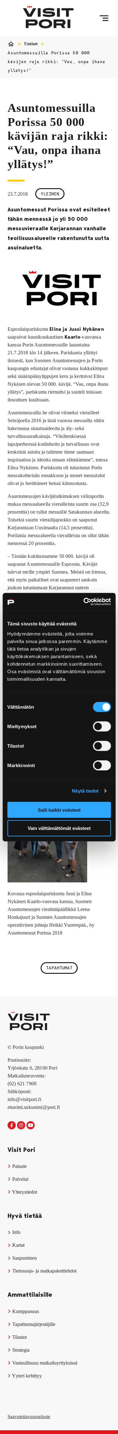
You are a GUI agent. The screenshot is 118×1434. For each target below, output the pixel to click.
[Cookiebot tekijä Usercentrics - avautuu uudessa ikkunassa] (84, 601)
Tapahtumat (59, 967)
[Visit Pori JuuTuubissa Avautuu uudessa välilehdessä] (30, 1125)
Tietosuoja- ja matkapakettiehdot (43, 1270)
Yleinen (50, 193)
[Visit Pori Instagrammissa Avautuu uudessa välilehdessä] (21, 1125)
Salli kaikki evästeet (59, 809)
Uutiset (31, 43)
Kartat (18, 1245)
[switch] (102, 726)
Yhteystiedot (24, 1192)
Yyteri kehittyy (26, 1375)
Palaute (19, 1166)
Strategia (20, 1350)
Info (15, 1232)
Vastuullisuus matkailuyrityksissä (44, 1363)
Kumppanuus (25, 1311)
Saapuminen (24, 1258)
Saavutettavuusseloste (29, 1416)
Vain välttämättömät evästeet (59, 828)
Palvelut (19, 1179)
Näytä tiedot (85, 790)
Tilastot (19, 1337)
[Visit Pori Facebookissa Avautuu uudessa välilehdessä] (12, 1125)
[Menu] (104, 18)
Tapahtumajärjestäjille (33, 1324)
